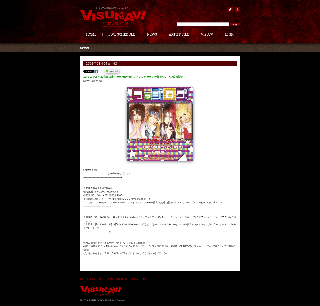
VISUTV (207, 34)
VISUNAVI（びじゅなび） (101, 291)
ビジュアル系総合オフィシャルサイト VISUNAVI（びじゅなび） (113, 19)
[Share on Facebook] (96, 71)
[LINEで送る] (112, 71)
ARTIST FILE (179, 34)
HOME (91, 34)
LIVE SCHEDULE (121, 34)
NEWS (152, 34)
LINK (229, 34)
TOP (82, 279)
